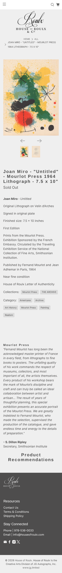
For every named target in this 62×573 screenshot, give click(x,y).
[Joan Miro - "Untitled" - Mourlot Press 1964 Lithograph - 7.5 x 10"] (31, 97)
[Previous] (22, 140)
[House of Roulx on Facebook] (9, 542)
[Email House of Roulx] (5, 542)
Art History (11, 307)
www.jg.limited (31, 567)
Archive (39, 300)
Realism (9, 315)
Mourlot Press (29, 292)
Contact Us (10, 507)
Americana (25, 300)
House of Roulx (23, 560)
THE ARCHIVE (49, 292)
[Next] (39, 140)
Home (27, 39)
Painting (45, 307)
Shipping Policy (13, 516)
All (36, 39)
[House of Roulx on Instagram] (14, 542)
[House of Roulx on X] (18, 542)
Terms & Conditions (16, 511)
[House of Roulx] (31, 22)
